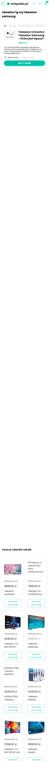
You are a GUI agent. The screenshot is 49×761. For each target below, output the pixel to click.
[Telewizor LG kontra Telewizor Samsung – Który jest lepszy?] (10, 31)
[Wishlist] (39, 3)
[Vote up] (14, 26)
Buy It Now (24, 63)
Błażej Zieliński (12, 57)
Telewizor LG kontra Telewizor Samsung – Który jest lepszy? (31, 35)
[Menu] (3, 3)
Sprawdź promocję (13, 603)
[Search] (34, 3)
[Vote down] (10, 26)
